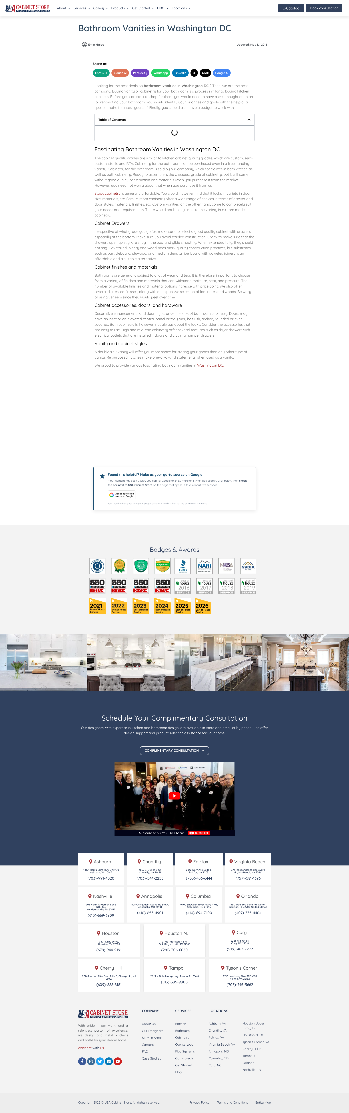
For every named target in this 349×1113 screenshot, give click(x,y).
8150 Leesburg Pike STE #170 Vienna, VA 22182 (240, 977)
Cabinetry (182, 1037)
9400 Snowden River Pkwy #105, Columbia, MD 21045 (199, 906)
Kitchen (180, 1024)
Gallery (98, 8)
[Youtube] (118, 1061)
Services (79, 8)
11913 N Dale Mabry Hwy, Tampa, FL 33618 (174, 976)
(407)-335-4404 (248, 912)
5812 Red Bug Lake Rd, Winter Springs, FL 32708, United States (248, 906)
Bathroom (182, 1030)
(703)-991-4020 (100, 878)
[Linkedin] (109, 1061)
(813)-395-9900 (174, 982)
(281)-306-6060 (174, 949)
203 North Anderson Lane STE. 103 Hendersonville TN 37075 (101, 907)
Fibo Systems (185, 1051)
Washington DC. (210, 365)
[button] (249, 119)
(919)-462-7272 (240, 949)
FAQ (145, 1051)
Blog (178, 1072)
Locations (179, 8)
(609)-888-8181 (109, 984)
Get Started (141, 8)
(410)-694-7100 (199, 912)
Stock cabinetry (108, 193)
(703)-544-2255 (150, 878)
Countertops (184, 1044)
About (61, 8)
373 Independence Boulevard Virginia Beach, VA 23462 (248, 871)
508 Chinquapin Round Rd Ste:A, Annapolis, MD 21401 (150, 906)
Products (118, 8)
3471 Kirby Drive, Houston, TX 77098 (109, 943)
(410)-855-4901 (150, 912)
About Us (149, 1024)
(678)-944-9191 (109, 949)
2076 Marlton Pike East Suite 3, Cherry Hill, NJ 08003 (109, 977)
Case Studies (151, 1058)
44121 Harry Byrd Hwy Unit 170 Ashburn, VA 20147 (101, 871)
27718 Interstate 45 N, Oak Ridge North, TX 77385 (174, 943)
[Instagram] (91, 1061)
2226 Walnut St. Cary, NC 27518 (240, 942)
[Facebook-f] (82, 1061)
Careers (148, 1044)
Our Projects (184, 1058)
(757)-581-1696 (248, 878)
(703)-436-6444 (199, 878)
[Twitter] (100, 1061)
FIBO (161, 8)
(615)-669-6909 (101, 915)
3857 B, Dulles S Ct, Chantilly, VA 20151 (150, 871)
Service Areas (152, 1038)
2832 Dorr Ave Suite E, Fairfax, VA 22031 (199, 871)
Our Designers (152, 1031)
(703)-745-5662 (240, 984)
